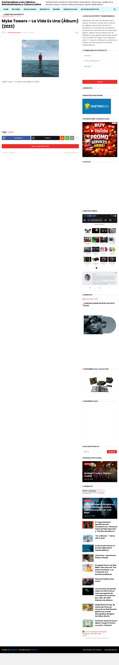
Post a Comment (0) (40, 146)
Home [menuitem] (5, 9)
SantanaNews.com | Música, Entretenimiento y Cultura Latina (21, 3)
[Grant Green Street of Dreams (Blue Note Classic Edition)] (88, 548)
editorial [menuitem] (16, 9)
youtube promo (110, 650)
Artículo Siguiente (71, 152)
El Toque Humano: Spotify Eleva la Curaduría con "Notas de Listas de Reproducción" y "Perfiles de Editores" (106, 526)
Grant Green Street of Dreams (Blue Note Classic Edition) (105, 548)
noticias (10, 132)
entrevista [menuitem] (45, 9)
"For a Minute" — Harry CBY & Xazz (105, 537)
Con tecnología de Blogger (95, 632)
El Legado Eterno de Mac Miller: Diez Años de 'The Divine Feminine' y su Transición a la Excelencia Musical (106, 569)
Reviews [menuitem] (56, 9)
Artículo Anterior (9, 152)
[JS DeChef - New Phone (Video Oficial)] (88, 558)
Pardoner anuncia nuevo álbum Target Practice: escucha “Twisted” (106, 623)
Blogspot (14, 650)
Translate (100, 493)
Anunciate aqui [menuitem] (70, 9)
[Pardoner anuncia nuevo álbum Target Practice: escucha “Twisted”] (88, 623)
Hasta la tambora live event (104, 580)
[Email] (72, 138)
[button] (114, 9)
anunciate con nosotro (92, 650)
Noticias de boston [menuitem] (90, 9)
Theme (34, 650)
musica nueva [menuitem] (30, 9)
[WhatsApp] (67, 138)
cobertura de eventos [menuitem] (13, 14)
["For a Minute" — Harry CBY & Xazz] (88, 538)
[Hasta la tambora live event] (88, 581)
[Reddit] (62, 138)
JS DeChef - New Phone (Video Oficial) (105, 556)
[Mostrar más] (77, 138)
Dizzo (84, 636)
